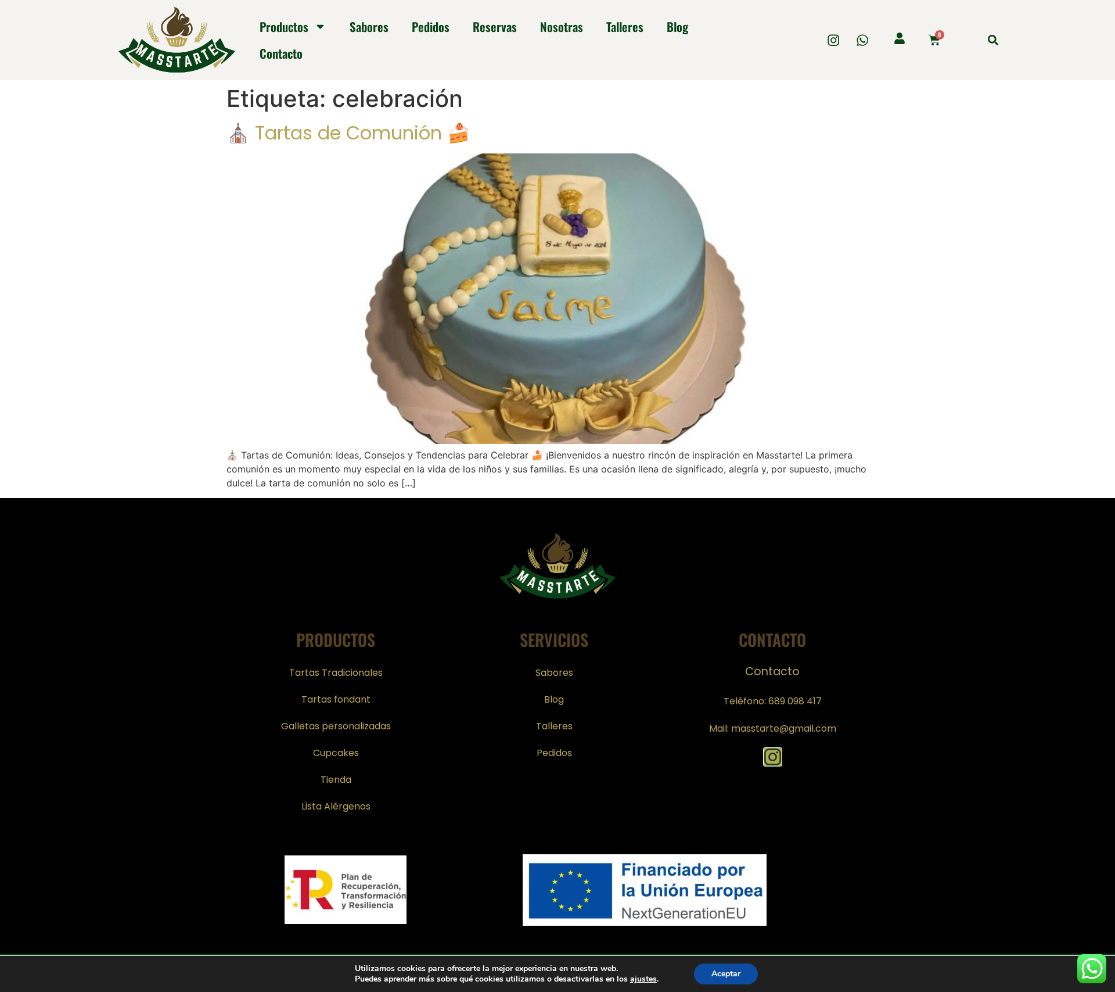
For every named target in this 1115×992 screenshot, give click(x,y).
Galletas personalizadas (336, 726)
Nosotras (561, 26)
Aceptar (725, 973)
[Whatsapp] (863, 40)
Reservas (495, 26)
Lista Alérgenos (336, 806)
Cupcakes (336, 753)
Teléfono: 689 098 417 (773, 701)
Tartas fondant (336, 699)
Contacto (281, 53)
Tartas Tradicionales (336, 672)
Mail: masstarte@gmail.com (772, 728)
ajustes (643, 979)
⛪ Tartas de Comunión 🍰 (348, 133)
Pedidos (430, 26)
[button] (992, 39)
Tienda (336, 779)
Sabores (369, 26)
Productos (284, 26)
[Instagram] (834, 40)
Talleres (624, 26)
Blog (677, 26)
